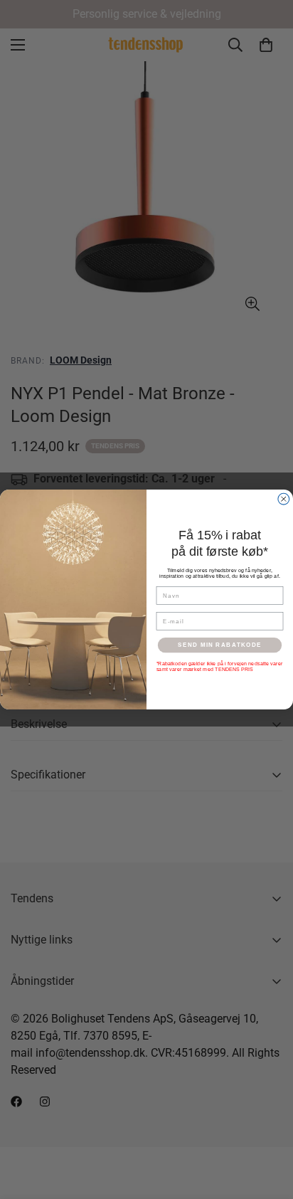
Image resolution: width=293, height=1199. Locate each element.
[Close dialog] (283, 499)
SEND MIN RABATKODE (220, 645)
